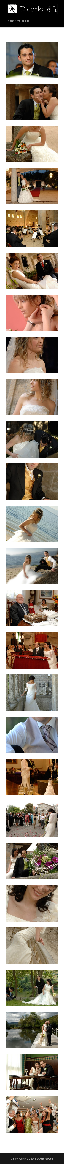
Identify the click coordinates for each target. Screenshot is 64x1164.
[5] (32, 245)
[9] (32, 414)
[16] (32, 709)
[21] (32, 920)
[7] (32, 330)
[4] (32, 203)
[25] (32, 1089)
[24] (32, 1047)
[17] (32, 752)
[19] (32, 836)
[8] (32, 372)
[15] (32, 667)
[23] (32, 1005)
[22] (32, 963)
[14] (32, 625)
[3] (32, 161)
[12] (32, 541)
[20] (32, 878)
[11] (32, 498)
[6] (32, 288)
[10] (32, 456)
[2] (32, 119)
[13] (32, 583)
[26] (32, 1131)
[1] (32, 77)
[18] (32, 794)
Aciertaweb (46, 1158)
